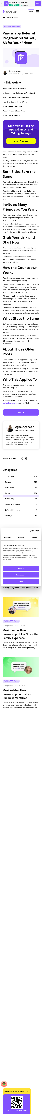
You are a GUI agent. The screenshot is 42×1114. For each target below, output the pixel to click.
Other (7, 493)
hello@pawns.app (11, 403)
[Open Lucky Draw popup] (4, 1084)
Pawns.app (9, 499)
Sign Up (21, 412)
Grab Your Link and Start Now (16, 97)
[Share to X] (21, 458)
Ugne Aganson (15, 71)
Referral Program (12, 27)
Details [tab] (21, 537)
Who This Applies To (12, 115)
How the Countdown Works (15, 102)
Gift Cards (9, 487)
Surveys (8, 515)
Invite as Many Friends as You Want (19, 93)
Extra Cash (9, 476)
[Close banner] (2, 3)
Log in (31, 12)
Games (8, 482)
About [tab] (34, 537)
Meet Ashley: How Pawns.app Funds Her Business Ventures (17, 694)
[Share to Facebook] (26, 458)
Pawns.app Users (12, 504)
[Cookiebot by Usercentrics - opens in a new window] (29, 531)
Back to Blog (12, 17)
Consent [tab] (7, 537)
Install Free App (21, 141)
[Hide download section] (27, 1091)
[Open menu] (37, 11)
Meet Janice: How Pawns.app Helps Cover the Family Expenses (21, 634)
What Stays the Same (12, 106)
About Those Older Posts (14, 111)
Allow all (21, 568)
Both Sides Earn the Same (14, 88)
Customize (20, 575)
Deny (21, 581)
